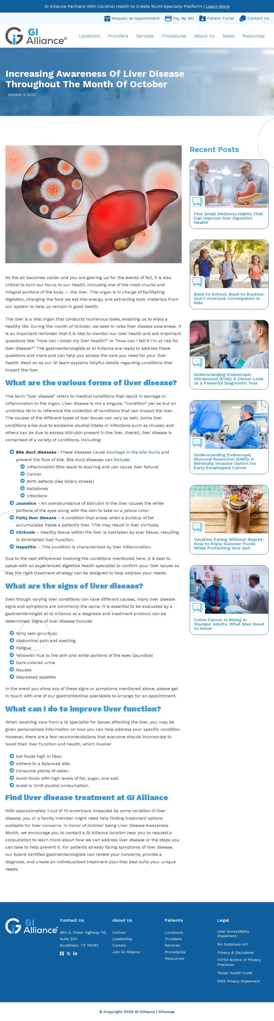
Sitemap (166, 1011)
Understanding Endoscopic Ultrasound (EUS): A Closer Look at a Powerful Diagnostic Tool (228, 379)
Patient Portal (220, 18)
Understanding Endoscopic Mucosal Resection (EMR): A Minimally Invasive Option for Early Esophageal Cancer (225, 461)
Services (145, 36)
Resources (253, 36)
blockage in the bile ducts (133, 452)
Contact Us (258, 18)
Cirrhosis (25, 532)
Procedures (174, 36)
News (228, 36)
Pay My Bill (183, 18)
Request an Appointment (136, 18)
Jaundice (26, 503)
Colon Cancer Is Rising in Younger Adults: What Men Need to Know (229, 624)
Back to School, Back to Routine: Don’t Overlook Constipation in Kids (229, 298)
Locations (89, 36)
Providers (118, 36)
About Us (204, 36)
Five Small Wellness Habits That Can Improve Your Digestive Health (228, 218)
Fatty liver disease (36, 517)
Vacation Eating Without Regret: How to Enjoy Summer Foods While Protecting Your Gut (229, 544)
